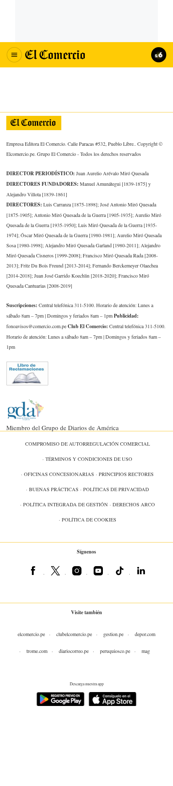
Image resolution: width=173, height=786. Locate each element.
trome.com (36, 650)
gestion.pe (113, 634)
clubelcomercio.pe (74, 634)
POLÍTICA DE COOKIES (89, 519)
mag (146, 650)
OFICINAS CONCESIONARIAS (59, 474)
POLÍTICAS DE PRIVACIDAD (116, 489)
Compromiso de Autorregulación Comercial (87, 443)
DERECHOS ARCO (134, 504)
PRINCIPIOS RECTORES (126, 474)
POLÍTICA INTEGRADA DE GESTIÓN (65, 504)
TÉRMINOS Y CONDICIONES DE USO (88, 458)
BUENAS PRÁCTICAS (54, 489)
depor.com (145, 634)
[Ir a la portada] (33, 123)
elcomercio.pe (31, 634)
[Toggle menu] (14, 54)
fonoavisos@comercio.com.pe (36, 326)
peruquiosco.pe (115, 650)
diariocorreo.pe (74, 650)
